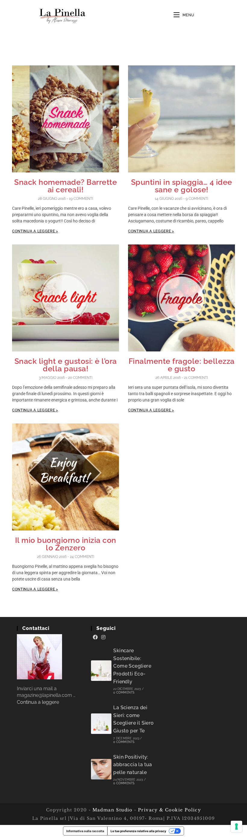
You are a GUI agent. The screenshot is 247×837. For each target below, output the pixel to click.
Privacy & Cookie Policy (169, 810)
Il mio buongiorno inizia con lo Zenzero (65, 544)
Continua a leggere (38, 702)
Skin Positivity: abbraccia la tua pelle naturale (132, 764)
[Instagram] (103, 637)
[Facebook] (95, 637)
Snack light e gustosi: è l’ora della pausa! (65, 365)
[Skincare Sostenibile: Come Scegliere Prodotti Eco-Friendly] (101, 670)
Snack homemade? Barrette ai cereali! (65, 186)
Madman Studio (112, 810)
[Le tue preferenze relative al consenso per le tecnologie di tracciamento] (236, 826)
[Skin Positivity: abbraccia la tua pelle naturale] (101, 769)
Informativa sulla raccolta (85, 831)
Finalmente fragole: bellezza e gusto (182, 365)
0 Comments (123, 692)
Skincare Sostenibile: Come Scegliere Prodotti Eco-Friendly (132, 666)
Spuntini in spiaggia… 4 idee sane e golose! (181, 186)
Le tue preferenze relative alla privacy (138, 831)
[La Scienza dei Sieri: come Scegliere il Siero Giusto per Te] (101, 723)
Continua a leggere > (35, 231)
